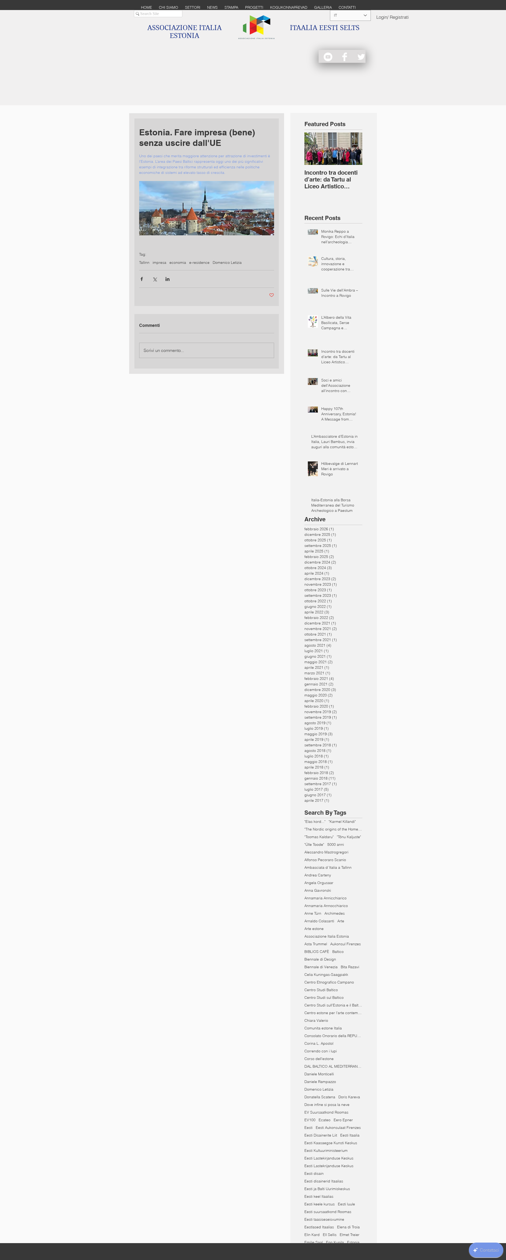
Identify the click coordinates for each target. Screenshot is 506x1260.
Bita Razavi (350, 967)
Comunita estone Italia (323, 1028)
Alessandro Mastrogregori (326, 852)
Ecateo (324, 1120)
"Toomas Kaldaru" (319, 837)
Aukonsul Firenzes (345, 944)
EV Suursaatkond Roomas (326, 1112)
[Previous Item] (312, 149)
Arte (340, 921)
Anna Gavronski (317, 890)
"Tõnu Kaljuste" (349, 837)
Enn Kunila (335, 1242)
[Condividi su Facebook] (141, 278)
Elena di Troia (348, 1227)
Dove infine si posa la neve (326, 1104)
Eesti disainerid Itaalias (323, 1181)
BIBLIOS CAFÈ (316, 951)
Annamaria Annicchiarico (325, 898)
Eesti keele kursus (319, 1204)
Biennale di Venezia (321, 967)
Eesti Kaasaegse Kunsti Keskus (330, 1143)
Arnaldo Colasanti (319, 921)
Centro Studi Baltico (321, 990)
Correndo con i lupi (320, 1051)
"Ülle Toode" (314, 844)
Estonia (353, 1242)
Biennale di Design (320, 959)
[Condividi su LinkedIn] (167, 278)
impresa (159, 262)
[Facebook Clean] (344, 56)
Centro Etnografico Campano (329, 982)
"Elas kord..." (314, 821)
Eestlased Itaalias (319, 1227)
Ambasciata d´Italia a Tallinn (328, 867)
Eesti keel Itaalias (318, 1196)
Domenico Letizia (227, 262)
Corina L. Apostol (318, 1043)
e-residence (199, 262)
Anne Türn (312, 913)
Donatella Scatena (319, 1097)
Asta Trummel (315, 944)
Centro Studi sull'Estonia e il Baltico (333, 1005)
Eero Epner (343, 1120)
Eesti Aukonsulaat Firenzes (338, 1127)
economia (177, 262)
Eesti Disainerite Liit (320, 1135)
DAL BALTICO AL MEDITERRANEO (333, 1066)
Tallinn (144, 262)
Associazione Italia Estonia (326, 936)
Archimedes (334, 913)
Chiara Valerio (316, 1020)
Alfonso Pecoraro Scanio (325, 860)
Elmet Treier (349, 1235)
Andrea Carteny (317, 875)
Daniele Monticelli (319, 1074)
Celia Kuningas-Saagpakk (326, 974)
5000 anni (335, 844)
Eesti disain (314, 1173)
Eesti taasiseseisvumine (324, 1219)
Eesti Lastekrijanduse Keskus (328, 1166)
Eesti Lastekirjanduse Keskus (328, 1158)
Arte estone (314, 929)
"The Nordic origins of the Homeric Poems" (333, 829)
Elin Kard (312, 1235)
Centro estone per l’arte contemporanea (333, 1013)
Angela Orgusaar (318, 883)
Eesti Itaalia (349, 1135)
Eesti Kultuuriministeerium (326, 1150)
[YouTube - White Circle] (328, 56)
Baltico (338, 951)
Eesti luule (346, 1204)
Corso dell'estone (319, 1059)
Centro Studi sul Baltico (324, 997)
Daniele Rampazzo (320, 1082)
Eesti (308, 1127)
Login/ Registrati (392, 17)
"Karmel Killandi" (342, 821)
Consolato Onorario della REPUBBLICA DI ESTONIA (333, 1036)
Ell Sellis (330, 1235)
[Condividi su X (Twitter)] (154, 278)
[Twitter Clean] (361, 56)
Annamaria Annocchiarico (326, 906)
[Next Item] (354, 149)
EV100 (309, 1120)
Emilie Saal (313, 1242)
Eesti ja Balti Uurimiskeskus (327, 1189)
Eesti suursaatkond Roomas (327, 1212)
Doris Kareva (349, 1097)
